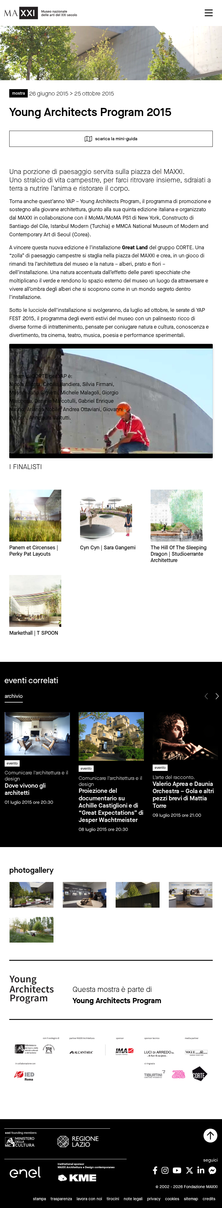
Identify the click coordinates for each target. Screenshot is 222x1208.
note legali (133, 1199)
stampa (39, 1199)
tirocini (113, 1199)
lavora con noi (89, 1199)
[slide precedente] (206, 696)
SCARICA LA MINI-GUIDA (116, 138)
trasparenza (61, 1199)
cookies (172, 1199)
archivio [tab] (14, 696)
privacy (153, 1199)
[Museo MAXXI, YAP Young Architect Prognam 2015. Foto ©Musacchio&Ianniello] (31, 895)
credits (209, 1199)
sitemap (191, 1199)
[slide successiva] (217, 696)
